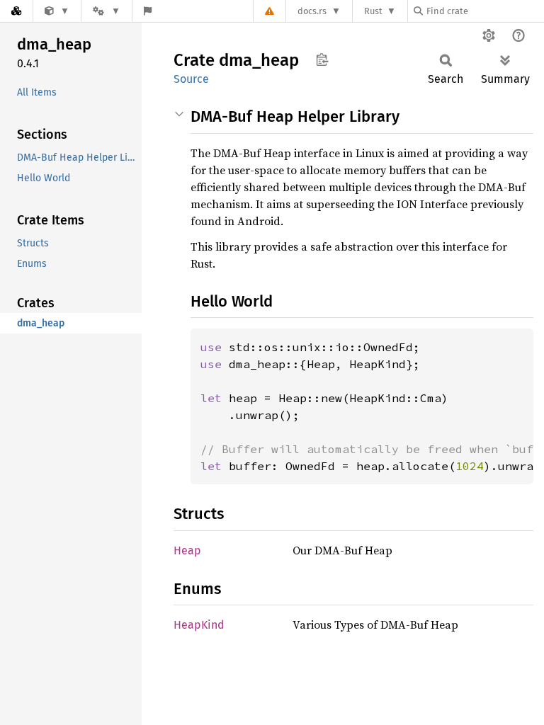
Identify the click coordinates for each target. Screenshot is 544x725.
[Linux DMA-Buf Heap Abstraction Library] (57, 11)
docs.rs (312, 11)
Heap (187, 550)
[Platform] (106, 11)
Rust (373, 11)
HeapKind (199, 625)
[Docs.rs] (16, 11)
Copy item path (322, 59)
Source (191, 79)
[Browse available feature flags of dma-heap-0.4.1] (147, 11)
